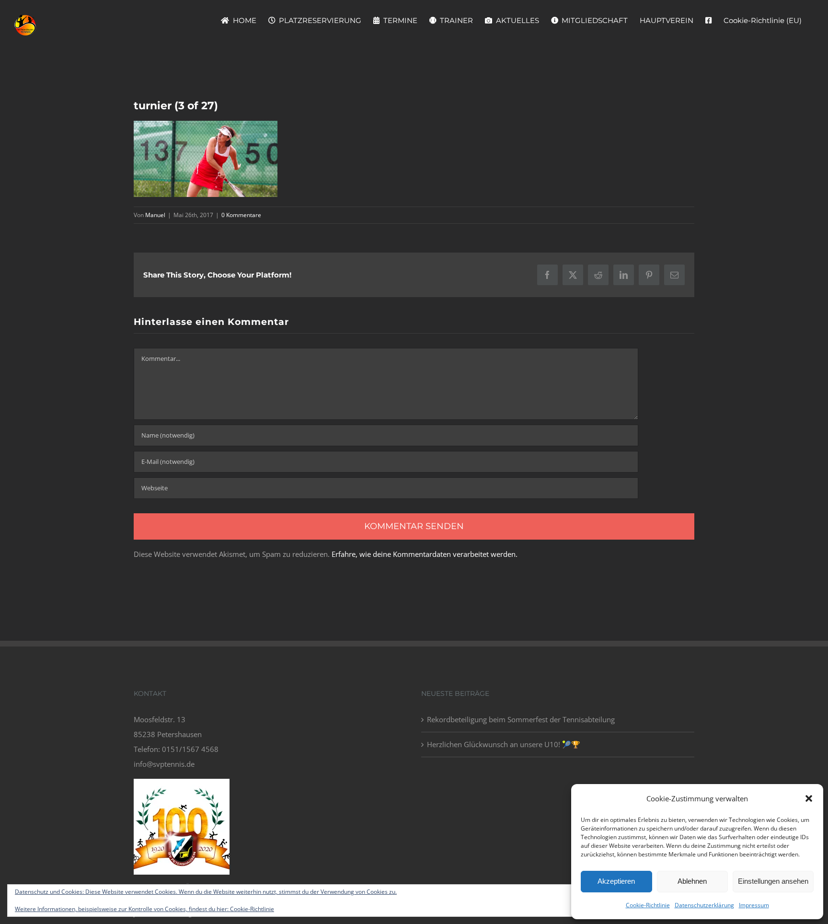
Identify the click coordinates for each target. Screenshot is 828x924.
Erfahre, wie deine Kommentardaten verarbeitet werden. (425, 554)
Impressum (754, 905)
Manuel (155, 215)
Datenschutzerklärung (704, 905)
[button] (809, 798)
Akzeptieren (616, 881)
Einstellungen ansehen (773, 881)
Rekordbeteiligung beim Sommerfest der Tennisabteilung (521, 719)
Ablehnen (692, 881)
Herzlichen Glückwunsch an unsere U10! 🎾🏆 (503, 744)
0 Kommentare (241, 215)
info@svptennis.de (164, 764)
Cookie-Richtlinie (648, 905)
